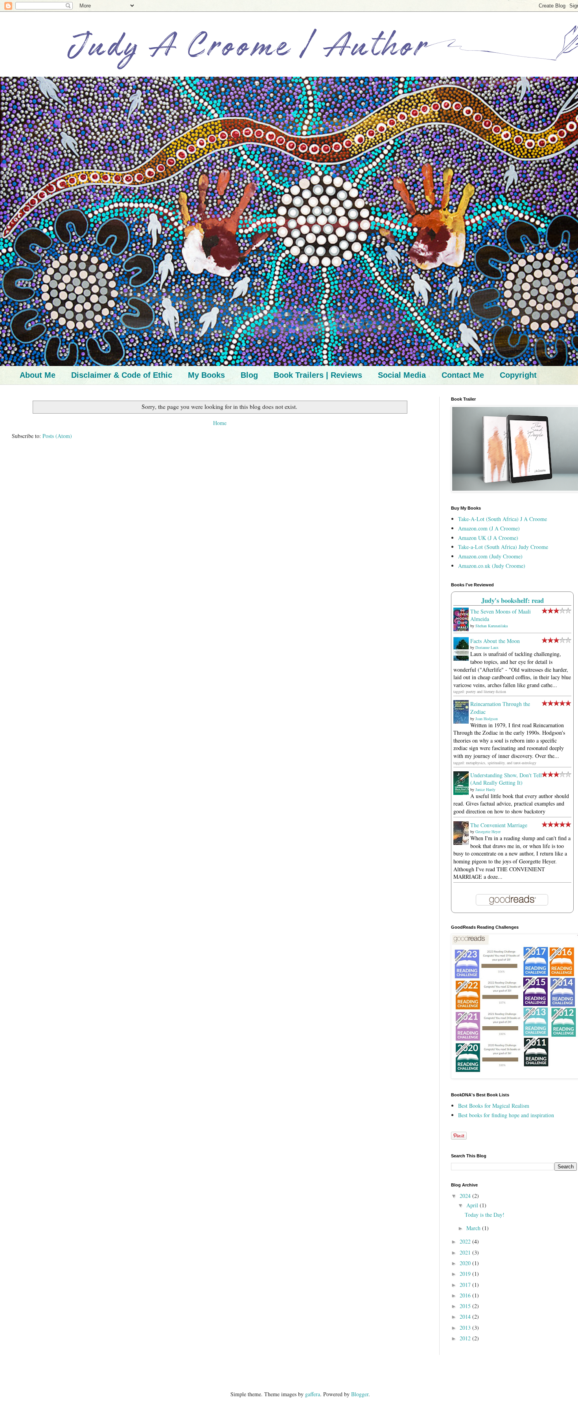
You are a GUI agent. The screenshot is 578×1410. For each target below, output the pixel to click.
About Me (37, 375)
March (474, 1228)
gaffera (312, 1394)
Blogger (359, 1394)
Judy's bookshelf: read (512, 600)
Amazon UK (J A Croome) (488, 537)
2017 (466, 1284)
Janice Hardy (485, 789)
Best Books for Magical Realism (493, 1105)
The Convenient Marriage (498, 825)
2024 (466, 1195)
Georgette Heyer (488, 831)
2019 (466, 1273)
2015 (466, 1306)
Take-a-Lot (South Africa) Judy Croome (503, 547)
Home (219, 423)
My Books (206, 375)
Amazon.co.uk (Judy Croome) (491, 565)
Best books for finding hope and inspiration (506, 1115)
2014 (466, 1316)
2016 (466, 1295)
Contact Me (463, 375)
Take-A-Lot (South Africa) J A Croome (502, 519)
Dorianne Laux (487, 647)
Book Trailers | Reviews (318, 375)
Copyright (518, 375)
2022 (466, 1241)
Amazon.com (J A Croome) (489, 528)
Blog (249, 375)
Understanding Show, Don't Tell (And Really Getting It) (506, 779)
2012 (466, 1338)
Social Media (402, 375)
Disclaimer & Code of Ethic (121, 375)
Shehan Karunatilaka (491, 625)
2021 (466, 1252)
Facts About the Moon (495, 641)
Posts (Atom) (57, 436)
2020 (466, 1263)
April (473, 1205)
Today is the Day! (484, 1214)
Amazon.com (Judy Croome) (490, 556)
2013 (466, 1327)
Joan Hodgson (486, 718)
